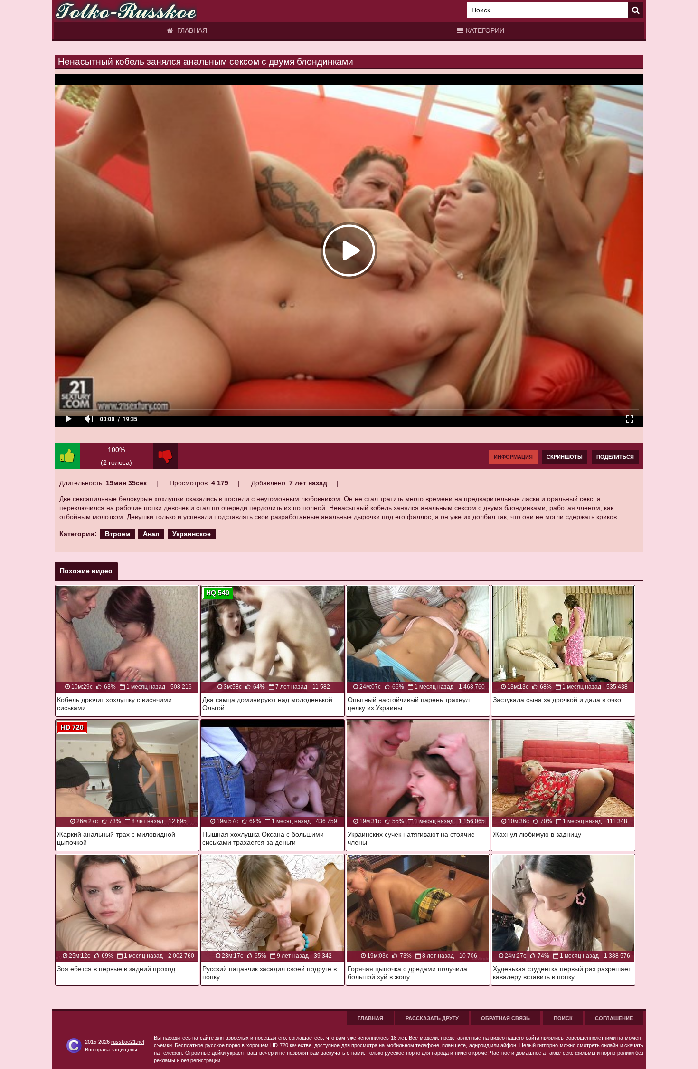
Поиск (563, 1018)
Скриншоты (565, 457)
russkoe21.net (127, 1042)
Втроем (117, 534)
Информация (513, 457)
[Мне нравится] (67, 456)
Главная (191, 30)
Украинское (191, 534)
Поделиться (615, 457)
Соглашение (614, 1018)
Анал (151, 534)
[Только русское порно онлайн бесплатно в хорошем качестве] (126, 11)
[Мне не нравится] (165, 456)
